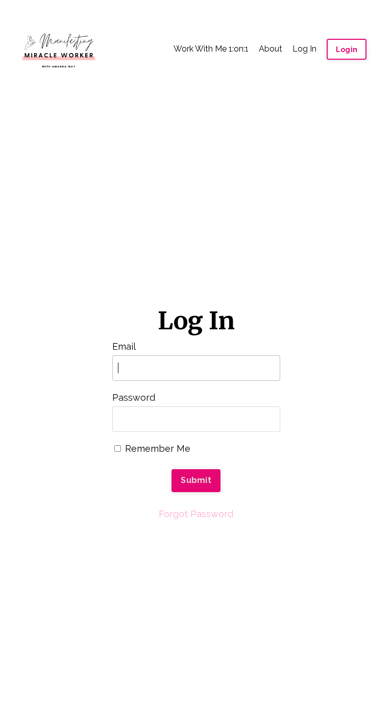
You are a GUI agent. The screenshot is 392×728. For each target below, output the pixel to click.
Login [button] (346, 49)
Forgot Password (196, 513)
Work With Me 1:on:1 (211, 49)
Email (124, 346)
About (270, 49)
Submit (196, 480)
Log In (304, 49)
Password (133, 397)
